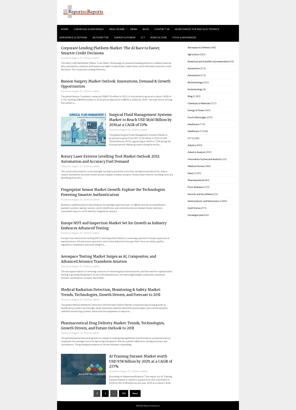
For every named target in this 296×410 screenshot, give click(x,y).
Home (64, 29)
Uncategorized (195, 215)
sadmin (95, 57)
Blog (146, 29)
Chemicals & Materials (89, 29)
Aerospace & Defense (73, 37)
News (133, 29)
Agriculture (158, 37)
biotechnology (195, 89)
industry (192, 145)
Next (135, 393)
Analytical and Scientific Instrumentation (208, 61)
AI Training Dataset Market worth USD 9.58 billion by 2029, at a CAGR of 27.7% (140, 361)
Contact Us (162, 29)
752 (123, 393)
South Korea (194, 208)
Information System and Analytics (205, 159)
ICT (143, 37)
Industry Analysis (196, 152)
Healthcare (117, 29)
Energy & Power (125, 37)
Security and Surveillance (200, 194)
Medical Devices (196, 166)
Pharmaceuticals (196, 180)
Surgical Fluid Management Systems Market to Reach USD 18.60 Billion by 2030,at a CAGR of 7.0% (140, 120)
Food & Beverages (184, 37)
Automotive (101, 37)
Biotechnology (195, 82)
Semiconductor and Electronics (197, 29)
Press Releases (195, 187)
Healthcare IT (195, 131)
